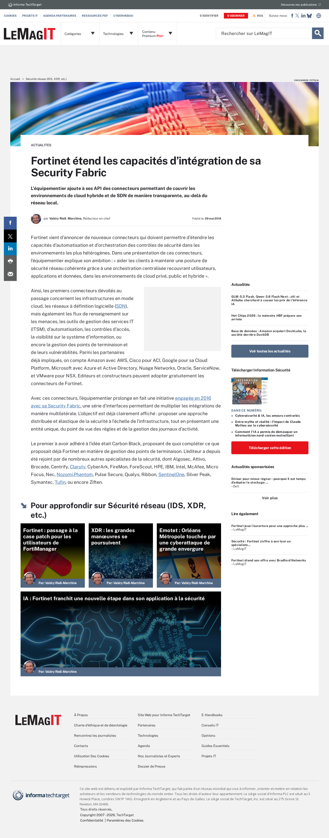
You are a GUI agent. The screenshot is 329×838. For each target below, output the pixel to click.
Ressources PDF (95, 15)
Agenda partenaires (59, 15)
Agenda (144, 746)
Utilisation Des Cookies (91, 756)
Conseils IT (210, 725)
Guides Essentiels (216, 746)
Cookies (10, 15)
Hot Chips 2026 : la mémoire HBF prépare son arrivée (266, 317)
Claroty (77, 466)
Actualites (41, 145)
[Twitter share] (10, 236)
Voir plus (270, 498)
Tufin (60, 482)
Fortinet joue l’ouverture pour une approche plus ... (269, 526)
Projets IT (30, 15)
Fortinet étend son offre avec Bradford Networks (268, 560)
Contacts (81, 746)
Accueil (15, 78)
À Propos (81, 715)
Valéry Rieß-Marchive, (65, 218)
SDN (121, 306)
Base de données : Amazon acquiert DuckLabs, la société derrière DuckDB (268, 332)
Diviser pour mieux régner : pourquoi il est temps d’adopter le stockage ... (268, 480)
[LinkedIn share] (10, 248)
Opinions (208, 735)
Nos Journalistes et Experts (159, 756)
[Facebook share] (10, 223)
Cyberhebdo (123, 15)
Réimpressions (85, 766)
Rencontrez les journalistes (95, 735)
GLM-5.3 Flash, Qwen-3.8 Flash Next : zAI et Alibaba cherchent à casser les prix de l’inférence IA (269, 300)
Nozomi (65, 474)
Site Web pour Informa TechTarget (164, 715)
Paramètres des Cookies (125, 820)
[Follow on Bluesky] (309, 15)
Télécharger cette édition (270, 448)
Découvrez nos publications (299, 4)
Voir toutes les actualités (269, 351)
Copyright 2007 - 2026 (97, 815)
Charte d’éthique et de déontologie (100, 725)
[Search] (318, 33)
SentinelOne (171, 474)
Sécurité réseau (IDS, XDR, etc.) (46, 78)
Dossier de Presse (151, 766)
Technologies (148, 735)
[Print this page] (10, 261)
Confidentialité (91, 820)
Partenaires (147, 725)
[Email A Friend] (10, 274)
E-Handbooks (212, 715)
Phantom (83, 474)
